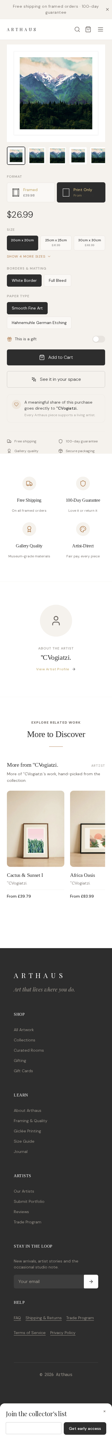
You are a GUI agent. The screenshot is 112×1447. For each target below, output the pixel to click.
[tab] (31, 192)
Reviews (21, 1211)
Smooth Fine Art (27, 308)
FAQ (17, 1317)
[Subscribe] (91, 1281)
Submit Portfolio (29, 1201)
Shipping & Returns (44, 1317)
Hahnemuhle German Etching (39, 322)
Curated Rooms (29, 1050)
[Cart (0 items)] (88, 29)
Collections (24, 1040)
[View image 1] (16, 156)
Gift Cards (23, 1070)
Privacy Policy (63, 1332)
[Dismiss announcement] (107, 9)
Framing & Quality (30, 1120)
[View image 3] (57, 156)
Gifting (20, 1060)
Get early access (85, 1428)
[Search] (77, 29)
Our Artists (24, 1191)
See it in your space (60, 379)
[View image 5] (99, 156)
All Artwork (24, 1029)
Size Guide (24, 1141)
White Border (24, 280)
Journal (21, 1151)
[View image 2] (37, 156)
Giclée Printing (27, 1131)
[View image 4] (78, 156)
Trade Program (27, 1222)
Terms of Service (30, 1332)
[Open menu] (100, 29)
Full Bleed (57, 280)
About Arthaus (27, 1110)
